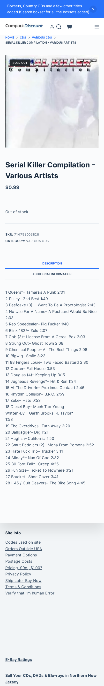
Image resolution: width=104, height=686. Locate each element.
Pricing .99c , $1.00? (23, 567)
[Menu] (97, 27)
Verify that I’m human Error (29, 593)
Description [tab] (52, 263)
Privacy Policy (18, 574)
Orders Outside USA (23, 548)
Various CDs (37, 241)
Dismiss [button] (93, 9)
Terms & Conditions (23, 586)
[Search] (58, 26)
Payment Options (21, 555)
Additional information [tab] (52, 274)
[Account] (52, 26)
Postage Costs (18, 561)
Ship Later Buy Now (23, 580)
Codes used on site (23, 542)
